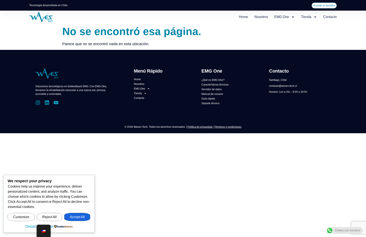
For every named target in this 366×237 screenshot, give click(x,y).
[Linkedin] (46, 102)
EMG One (281, 17)
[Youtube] (56, 102)
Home (243, 17)
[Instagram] (37, 102)
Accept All (77, 217)
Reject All (49, 217)
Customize (21, 217)
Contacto (330, 17)
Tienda (306, 17)
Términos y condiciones (227, 126)
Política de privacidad (200, 126)
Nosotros (261, 17)
